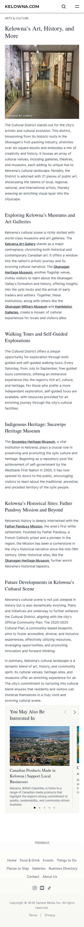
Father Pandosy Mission (23, 526)
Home (12, 860)
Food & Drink (30, 860)
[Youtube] (42, 887)
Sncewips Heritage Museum (33, 442)
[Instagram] (35, 887)
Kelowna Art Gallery (20, 244)
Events (48, 860)
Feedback (42, 842)
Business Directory (63, 868)
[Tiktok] (49, 887)
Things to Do (67, 860)
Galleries (38, 868)
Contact (33, 876)
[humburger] (77, 6)
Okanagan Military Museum (26, 306)
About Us (50, 876)
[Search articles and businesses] (64, 6)
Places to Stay (18, 868)
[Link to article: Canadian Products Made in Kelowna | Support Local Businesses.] (40, 746)
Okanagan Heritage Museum (27, 560)
